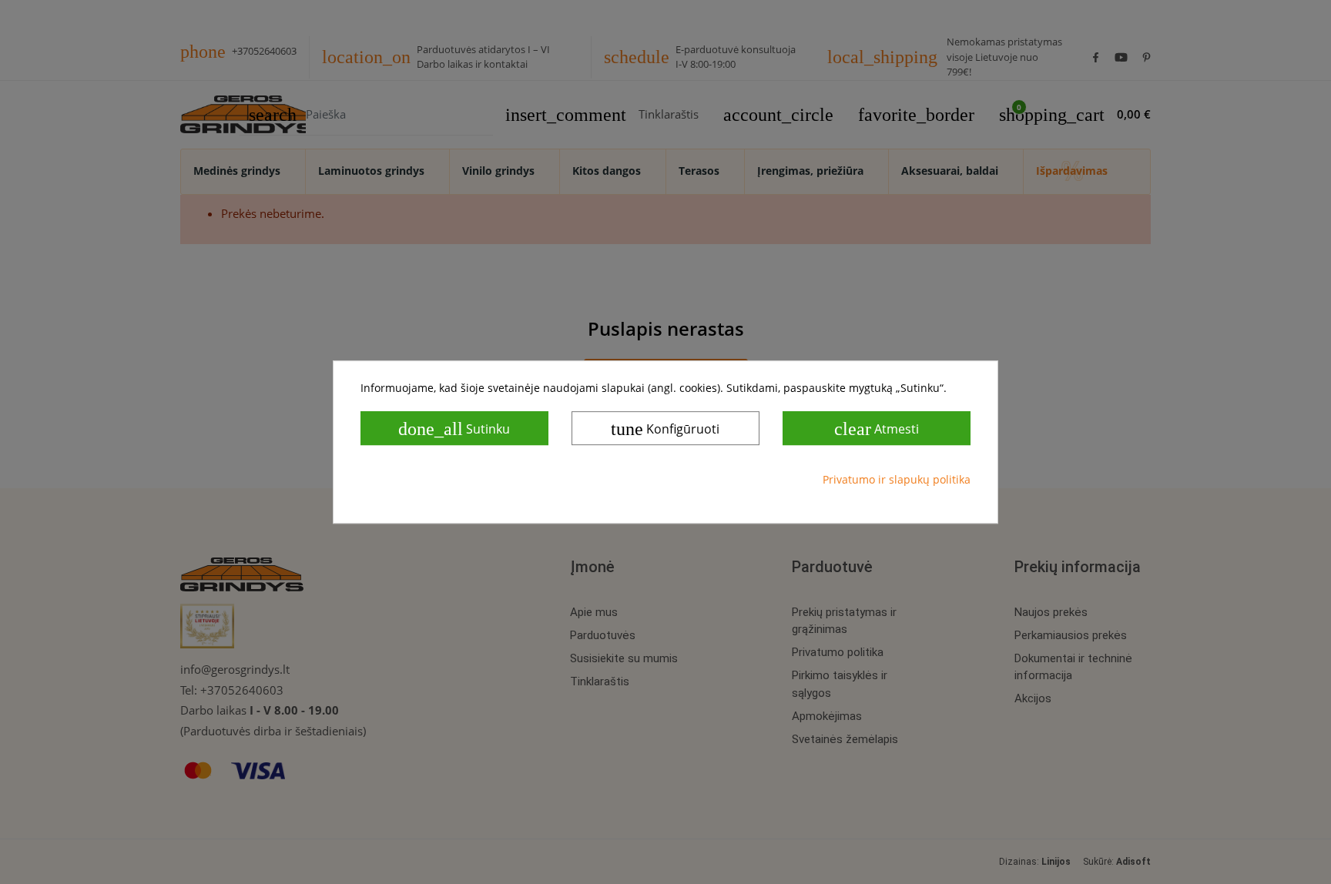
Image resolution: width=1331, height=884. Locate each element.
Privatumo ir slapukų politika (897, 479)
